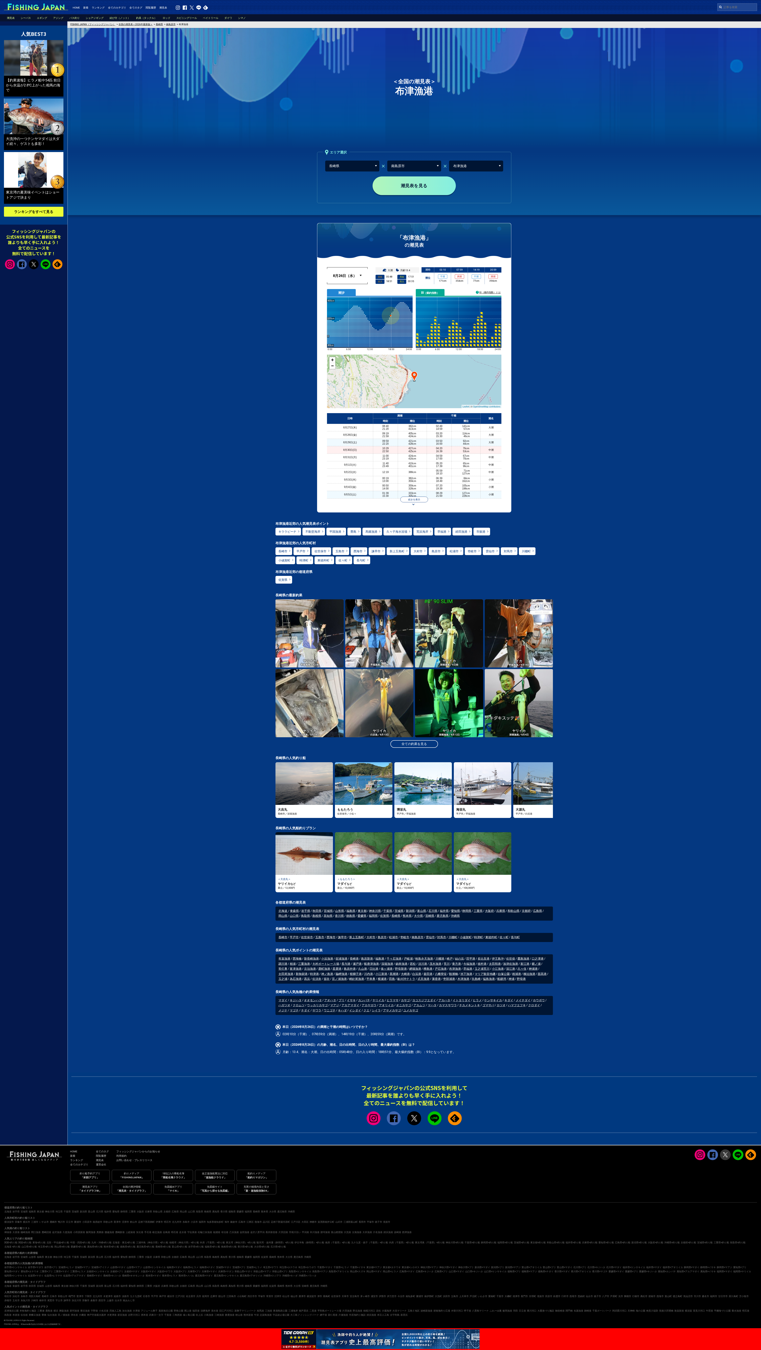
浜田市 (446, 1296)
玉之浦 (282, 979)
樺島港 (428, 969)
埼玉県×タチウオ (288, 1267)
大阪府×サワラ (165, 1271)
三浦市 (34, 1222)
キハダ (342, 1010)
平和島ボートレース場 (329, 1310)
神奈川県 (375, 911)
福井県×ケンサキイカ (634, 1267)
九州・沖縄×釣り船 (101, 1242)
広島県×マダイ (407, 1271)
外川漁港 (314, 1232)
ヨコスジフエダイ (424, 1000)
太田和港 (495, 964)
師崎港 (587, 1310)
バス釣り (74, 17)
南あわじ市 (129, 1300)
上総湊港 (130, 1232)
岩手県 (305, 911)
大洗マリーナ (399, 1310)
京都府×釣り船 (688, 1242)
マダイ (282, 1000)
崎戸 (450, 958)
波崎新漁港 (426, 1310)
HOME (76, 7)
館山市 (133, 1222)
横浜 (56, 1310)
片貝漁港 (347, 1310)
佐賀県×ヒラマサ (53, 1275)
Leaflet (466, 406)
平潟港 (305, 1232)
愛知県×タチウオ (30, 1271)
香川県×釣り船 (245, 1246)
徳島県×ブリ (514, 1271)
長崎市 (282, 551)
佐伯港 (24, 1315)
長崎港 (354, 958)
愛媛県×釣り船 (78, 1246)
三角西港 (177, 1315)
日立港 (522, 1310)
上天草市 (464, 1296)
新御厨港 (302, 974)
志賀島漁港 (266, 1315)
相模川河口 (369, 1310)
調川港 (282, 964)
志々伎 (521, 969)
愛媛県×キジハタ (648, 1271)
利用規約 (121, 1155)
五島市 (340, 551)
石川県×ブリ (579, 1267)
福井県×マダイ (654, 1267)
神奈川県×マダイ (448, 1267)
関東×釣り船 (10, 1242)
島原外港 (350, 969)
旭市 (227, 1222)
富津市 (117, 1222)
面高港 (542, 974)
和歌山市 (108, 1222)
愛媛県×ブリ (631, 1271)
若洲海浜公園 (11, 1310)
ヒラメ (477, 1000)
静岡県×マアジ (724, 1267)
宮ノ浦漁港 (339, 979)
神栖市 (313, 1222)
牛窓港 (709, 1310)
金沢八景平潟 (257, 1232)
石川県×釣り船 (278, 1246)
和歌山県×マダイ (243, 1271)
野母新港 (401, 969)
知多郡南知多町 (215, 1222)
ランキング (98, 7)
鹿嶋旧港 (46, 1232)
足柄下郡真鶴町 (146, 1222)
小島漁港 (208, 1315)
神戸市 (162, 1296)
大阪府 (489, 911)
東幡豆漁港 (35, 1315)
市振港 (480, 531)
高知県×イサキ (708, 1271)
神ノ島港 (327, 974)
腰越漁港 (109, 1232)
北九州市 (177, 1222)
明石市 (167, 1222)
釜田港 (428, 974)
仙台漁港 (52, 1315)
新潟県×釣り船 (639, 1242)
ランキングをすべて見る (33, 212)
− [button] (332, 365)
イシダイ (355, 1010)
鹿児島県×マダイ (204, 1275)
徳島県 (350, 916)
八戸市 (605, 1296)
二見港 (312, 1310)
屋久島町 (733, 1296)
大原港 (16, 1232)
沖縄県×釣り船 (672, 1242)
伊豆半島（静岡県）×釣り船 (309, 1242)
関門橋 (569, 1310)
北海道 (283, 911)
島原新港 (367, 958)
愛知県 (455, 911)
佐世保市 (320, 551)
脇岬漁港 (341, 974)
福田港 (196, 1310)
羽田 (515, 1310)
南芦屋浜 (303, 1310)
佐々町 (342, 560)
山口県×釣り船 (29, 1246)
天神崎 (631, 1310)
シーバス (26, 17)
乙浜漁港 (234, 1232)
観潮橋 (453, 974)
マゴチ (294, 1010)
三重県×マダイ (61, 1271)
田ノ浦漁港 (64, 1315)
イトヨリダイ (461, 1000)
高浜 (307, 979)
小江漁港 (498, 969)
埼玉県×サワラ (270, 1267)
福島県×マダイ (174, 1267)
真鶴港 (100, 1232)
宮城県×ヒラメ (66, 1267)
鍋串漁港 (401, 964)
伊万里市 (392, 1296)
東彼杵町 (323, 560)
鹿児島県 (442, 916)
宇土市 (59, 1300)
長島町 (326, 1296)
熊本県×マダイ (153, 1275)
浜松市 (16, 1296)
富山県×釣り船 (179, 1246)
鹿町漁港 (324, 969)
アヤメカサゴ (392, 1010)
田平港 (470, 958)
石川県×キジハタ (596, 1267)
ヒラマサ (393, 1000)
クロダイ (534, 1005)
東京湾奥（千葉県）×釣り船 (430, 1242)
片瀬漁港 (343, 1315)
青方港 (456, 964)
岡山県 (282, 916)
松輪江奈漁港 (205, 1232)
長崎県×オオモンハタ (133, 1275)
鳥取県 (305, 916)
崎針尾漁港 (356, 979)
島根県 (316, 916)
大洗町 (438, 1296)
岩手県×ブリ (50, 1267)
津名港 (74, 1315)
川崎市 (34, 1300)
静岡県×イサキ (708, 1267)
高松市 (643, 1296)
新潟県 (410, 911)
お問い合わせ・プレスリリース (134, 1160)
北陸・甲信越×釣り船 (58, 1242)
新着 (85, 7)
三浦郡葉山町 (350, 1222)
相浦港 (516, 974)
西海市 (358, 551)
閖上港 (187, 1310)
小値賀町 (284, 560)
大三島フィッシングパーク (304, 1315)
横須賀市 (9, 1222)
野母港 (521, 979)
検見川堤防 (652, 1310)
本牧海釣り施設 (28, 1310)
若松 (413, 964)
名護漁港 (578, 1310)
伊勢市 (382, 1296)
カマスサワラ (448, 1005)
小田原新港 (79, 1232)
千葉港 (167, 1315)
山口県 (294, 916)
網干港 (323, 1315)
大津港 (136, 1310)
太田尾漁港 (285, 974)
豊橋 (44, 1315)
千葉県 (387, 911)
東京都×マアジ (374, 1267)
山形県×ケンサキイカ (154, 1267)
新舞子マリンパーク (245, 1310)
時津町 (303, 560)
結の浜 (459, 958)
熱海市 (258, 1222)
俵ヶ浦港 (387, 969)
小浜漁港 (327, 958)
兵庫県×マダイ (209, 1271)
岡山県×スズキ (357, 1271)
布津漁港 (455, 969)
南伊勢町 (429, 1296)
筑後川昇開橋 (666, 1310)
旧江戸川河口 (226, 1310)
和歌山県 (513, 911)
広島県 (537, 911)
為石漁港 (296, 979)
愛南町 (491, 1296)
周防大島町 (35, 1296)
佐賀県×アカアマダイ (74, 1275)
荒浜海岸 (422, 531)
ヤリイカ (378, 1000)
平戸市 (300, 551)
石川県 (432, 911)
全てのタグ (135, 7)
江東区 (250, 1222)
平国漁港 (335, 531)
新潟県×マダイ (482, 1267)
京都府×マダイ (132, 1271)
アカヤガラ (369, 1005)
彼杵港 (482, 964)
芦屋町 (613, 1296)
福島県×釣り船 (212, 1246)
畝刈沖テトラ (406, 979)
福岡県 (373, 916)
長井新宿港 (271, 1232)
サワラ (316, 1010)
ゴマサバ (488, 1005)
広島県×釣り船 (622, 1242)
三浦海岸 (293, 1310)
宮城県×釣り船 (705, 1242)
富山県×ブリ (549, 1267)
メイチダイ (523, 1000)
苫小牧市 (744, 1296)
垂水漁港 (736, 1310)
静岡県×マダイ (691, 1267)
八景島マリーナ (480, 1310)
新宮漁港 (122, 1315)
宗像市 (18, 1222)
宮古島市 (354, 1296)
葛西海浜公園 (166, 1310)
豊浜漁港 (85, 1310)
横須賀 (688, 1310)
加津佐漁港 (510, 964)
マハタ (432, 1005)
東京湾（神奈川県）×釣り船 (241, 1242)
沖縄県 (455, 916)
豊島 (353, 531)
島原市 (436, 551)
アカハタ (444, 1000)
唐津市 (302, 1296)
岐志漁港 (157, 1232)
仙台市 (589, 1296)
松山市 (286, 1296)
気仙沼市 (688, 1296)
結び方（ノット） (120, 17)
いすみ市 (44, 1222)
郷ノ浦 (536, 964)
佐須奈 (316, 979)
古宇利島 (395, 1315)
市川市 (697, 1296)
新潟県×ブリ (497, 1267)
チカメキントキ (469, 1005)
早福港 (441, 531)
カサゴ (405, 1000)
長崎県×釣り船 (163, 1246)
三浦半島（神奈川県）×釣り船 (152, 1242)
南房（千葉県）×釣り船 (337, 1242)
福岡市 (202, 1222)
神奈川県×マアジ (429, 1267)
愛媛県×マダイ (616, 1271)
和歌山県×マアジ (262, 1271)
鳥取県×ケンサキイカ (300, 1271)
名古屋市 (190, 1296)
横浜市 (26, 1222)
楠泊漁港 (529, 974)
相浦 (293, 964)
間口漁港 (36, 1232)
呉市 (198, 1296)
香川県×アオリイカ (581, 1271)
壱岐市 (472, 551)
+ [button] (332, 359)
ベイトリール (210, 17)
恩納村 (581, 1296)
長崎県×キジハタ (112, 1275)
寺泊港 (224, 1232)
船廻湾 (501, 979)
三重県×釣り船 (721, 1242)
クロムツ (299, 1005)
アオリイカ (386, 1005)
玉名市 (16, 1300)
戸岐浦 (408, 958)
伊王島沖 (498, 958)
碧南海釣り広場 (441, 1310)
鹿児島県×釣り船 (145, 1246)
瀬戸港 (357, 964)
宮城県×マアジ (82, 1267)
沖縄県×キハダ (290, 1275)
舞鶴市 (627, 1296)
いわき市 (482, 1296)
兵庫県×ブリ (194, 1271)
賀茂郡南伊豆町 (326, 1222)
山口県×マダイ (456, 1271)
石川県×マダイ (614, 1267)
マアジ (334, 1005)
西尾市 (573, 1296)
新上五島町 (397, 551)
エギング (42, 17)
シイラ (376, 1010)
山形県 (339, 911)
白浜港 (416, 974)
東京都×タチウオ (392, 1267)
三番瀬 (40, 1310)
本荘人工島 (383, 1315)
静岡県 (466, 911)
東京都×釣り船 (538, 1242)
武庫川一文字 (156, 1315)
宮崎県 (429, 916)
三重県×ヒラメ (78, 1271)
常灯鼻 (282, 969)
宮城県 (328, 911)
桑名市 (705, 1296)
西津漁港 (407, 1232)
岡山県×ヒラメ (390, 1271)
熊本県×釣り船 (111, 1246)
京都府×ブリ (116, 1271)
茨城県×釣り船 (521, 1242)
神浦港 (533, 969)
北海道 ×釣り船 (12, 1246)
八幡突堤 (441, 974)
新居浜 (404, 1315)
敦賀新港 (679, 1310)
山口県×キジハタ (474, 1271)
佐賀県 (282, 580)
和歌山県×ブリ (280, 1271)
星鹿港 (337, 969)
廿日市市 (723, 1296)
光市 (620, 1296)
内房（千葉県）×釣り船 (401, 1242)
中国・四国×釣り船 (80, 1242)
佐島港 (166, 1232)
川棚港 (439, 958)
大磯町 (508, 1296)
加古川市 (76, 1300)
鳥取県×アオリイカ (339, 1271)
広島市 (242, 1222)
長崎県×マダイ (94, 1275)
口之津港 (538, 958)
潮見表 (163, 7)
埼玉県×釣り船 (45, 1246)
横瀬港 (382, 979)
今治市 (401, 1296)
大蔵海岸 (386, 1310)
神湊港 (7, 1232)
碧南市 (652, 1296)
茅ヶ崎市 (365, 1296)
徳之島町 (677, 1296)
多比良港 (483, 958)
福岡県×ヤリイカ (742, 1271)
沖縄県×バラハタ (307, 1275)
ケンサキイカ (493, 1000)
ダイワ (228, 17)
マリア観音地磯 (485, 974)
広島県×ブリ (441, 1271)
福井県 (444, 911)
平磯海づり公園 (722, 1310)
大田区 (305, 1222)
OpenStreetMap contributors (486, 406)
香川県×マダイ (562, 1271)
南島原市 (418, 937)
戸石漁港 (441, 969)
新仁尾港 (332, 1315)
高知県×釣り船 (95, 1246)
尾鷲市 (50, 1300)
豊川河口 (531, 1310)
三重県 (478, 911)
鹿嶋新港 (120, 1232)
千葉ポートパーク (601, 1310)
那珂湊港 (325, 1232)
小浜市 (194, 1222)
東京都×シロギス (411, 1267)
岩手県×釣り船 (196, 1246)
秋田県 (317, 911)
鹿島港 (49, 1310)
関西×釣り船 (25, 1242)
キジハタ (296, 1000)
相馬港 (260, 1310)
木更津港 (112, 1315)
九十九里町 (136, 1296)
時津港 (314, 974)
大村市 (418, 551)
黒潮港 (394, 974)
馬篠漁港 (371, 531)
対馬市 (508, 551)
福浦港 (216, 1232)
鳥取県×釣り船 (738, 1242)
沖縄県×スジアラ (272, 1275)
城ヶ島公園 (189, 1315)
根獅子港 (356, 974)
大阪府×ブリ (180, 1271)
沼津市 (125, 1222)
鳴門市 (72, 1296)
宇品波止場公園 (281, 1315)
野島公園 (178, 1310)
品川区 (266, 1222)
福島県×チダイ (207, 1267)
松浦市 (454, 551)
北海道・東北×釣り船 (124, 1242)
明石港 (174, 1232)
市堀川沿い (295, 1232)
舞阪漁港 (64, 1310)
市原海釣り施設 (357, 1315)
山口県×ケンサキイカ (495, 1271)
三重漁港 (304, 964)
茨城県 (399, 911)
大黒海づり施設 (545, 1310)
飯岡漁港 (91, 1232)
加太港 (139, 1232)
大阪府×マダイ (148, 1271)
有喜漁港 (284, 958)
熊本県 (407, 916)
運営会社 (101, 1164)
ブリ (341, 1000)
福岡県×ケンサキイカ (15, 1275)
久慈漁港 (67, 1232)
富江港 (524, 964)
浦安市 (374, 1296)
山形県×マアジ (134, 1267)
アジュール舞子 (149, 1310)
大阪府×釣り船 (655, 1242)
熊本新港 (248, 1315)
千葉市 (500, 1296)
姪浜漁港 (388, 1232)
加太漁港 (127, 1310)
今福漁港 (469, 964)
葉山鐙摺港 (337, 1232)
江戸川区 (295, 1222)
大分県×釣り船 (262, 1246)
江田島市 (231, 1296)
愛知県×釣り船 (606, 1242)
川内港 (368, 974)
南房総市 (97, 1222)
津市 (319, 1296)
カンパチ (364, 1000)
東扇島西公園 (280, 1310)
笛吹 (327, 979)
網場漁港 (415, 969)
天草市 (345, 1296)
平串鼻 (370, 979)
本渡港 (16, 1315)
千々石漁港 (394, 958)
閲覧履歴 (151, 7)
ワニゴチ (330, 1010)
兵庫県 (500, 911)
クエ (366, 1010)
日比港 (373, 969)
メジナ (282, 1010)
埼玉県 (59, 1211)
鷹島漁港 (523, 958)
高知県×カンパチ (667, 1271)
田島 (392, 979)
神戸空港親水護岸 (96, 1315)
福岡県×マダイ (724, 1271)
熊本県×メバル (186, 1275)
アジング (58, 17)
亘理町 (532, 1296)
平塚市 (370, 1222)
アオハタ (330, 1000)
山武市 (338, 1222)
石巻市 (146, 1296)
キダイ (508, 1000)
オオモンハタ (313, 1000)
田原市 (548, 1296)
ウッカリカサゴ (317, 1005)
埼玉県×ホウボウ (307, 1267)
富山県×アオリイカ (532, 1267)
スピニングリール (186, 17)
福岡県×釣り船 (505, 1242)
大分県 (418, 916)
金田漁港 (244, 1232)
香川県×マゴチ (600, 1271)
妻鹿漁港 (229, 1315)
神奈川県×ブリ (466, 1267)
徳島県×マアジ (529, 1271)
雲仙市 (490, 551)
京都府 (526, 911)
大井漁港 (367, 1232)
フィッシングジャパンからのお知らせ (138, 1151)
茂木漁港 (435, 964)
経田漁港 (461, 531)
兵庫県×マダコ (226, 1271)
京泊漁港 (310, 969)
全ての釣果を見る (414, 744)
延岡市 (205, 1296)
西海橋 (297, 958)
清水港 (214, 1310)
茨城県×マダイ (223, 1267)
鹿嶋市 (53, 1222)
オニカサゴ (403, 1005)
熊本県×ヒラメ (170, 1275)
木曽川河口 (457, 1310)
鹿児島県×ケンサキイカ (226, 1275)
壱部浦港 (449, 979)
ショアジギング (95, 17)
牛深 (256, 1315)
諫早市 (376, 551)
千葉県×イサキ (357, 1267)
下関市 (88, 1296)
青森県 (294, 911)
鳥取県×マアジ (320, 1271)
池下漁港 (466, 974)
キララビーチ (287, 531)
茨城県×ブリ (239, 1267)
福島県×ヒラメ (191, 1267)
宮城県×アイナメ (100, 1267)
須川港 (422, 964)
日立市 (69, 1222)
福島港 (379, 958)
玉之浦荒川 (482, 969)
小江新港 (381, 974)
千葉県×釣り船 (472, 1242)
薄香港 (436, 979)
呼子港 (467, 1310)
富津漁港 (296, 969)
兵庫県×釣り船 (590, 1242)
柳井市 (42, 1300)
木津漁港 (463, 979)
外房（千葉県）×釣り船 (212, 1242)
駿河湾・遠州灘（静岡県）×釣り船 (275, 1242)
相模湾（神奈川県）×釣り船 (184, 1242)
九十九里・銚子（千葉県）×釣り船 (369, 1242)
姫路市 (117, 1296)
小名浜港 (103, 1310)
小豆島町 (242, 1296)
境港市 (386, 1222)
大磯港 (82, 1315)
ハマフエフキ (517, 1005)
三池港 (268, 1310)
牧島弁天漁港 (424, 958)
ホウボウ (539, 1000)
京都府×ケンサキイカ (98, 1271)
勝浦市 (77, 1222)
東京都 (362, 911)
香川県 (339, 916)
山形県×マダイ (118, 1267)
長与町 (361, 560)
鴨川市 (61, 1222)
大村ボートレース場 (325, 964)
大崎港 (405, 974)
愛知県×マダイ (12, 1271)
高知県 (328, 916)
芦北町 (473, 1296)
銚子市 (378, 1222)
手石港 (147, 1232)
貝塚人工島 (115, 1310)
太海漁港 (356, 1232)
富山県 (421, 911)
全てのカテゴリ (117, 7)
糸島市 (186, 1222)
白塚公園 (504, 974)
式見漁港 (423, 979)
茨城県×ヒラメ (254, 1267)
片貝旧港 (283, 1232)
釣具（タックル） (146, 17)
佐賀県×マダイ (35, 1275)
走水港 (182, 1232)
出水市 (118, 1300)
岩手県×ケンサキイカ (15, 1267)
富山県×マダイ (564, 1267)
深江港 (510, 969)
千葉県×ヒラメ (341, 1267)
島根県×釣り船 (229, 1246)
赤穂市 (7, 1300)
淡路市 (125, 1296)
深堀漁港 (387, 964)
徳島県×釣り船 (128, 1246)
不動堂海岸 (312, 531)
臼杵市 (565, 1296)
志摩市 (213, 1296)
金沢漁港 (57, 1232)
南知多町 (410, 1296)
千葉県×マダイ (325, 1267)
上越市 (110, 1300)
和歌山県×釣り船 (556, 1242)
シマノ (242, 17)
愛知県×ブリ (739, 1267)
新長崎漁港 (311, 958)
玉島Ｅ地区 (414, 1310)
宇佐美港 (192, 1232)
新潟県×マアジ (513, 1267)
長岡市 (362, 1222)
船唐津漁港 (371, 964)
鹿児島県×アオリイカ (251, 1275)
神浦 (511, 979)
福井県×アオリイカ (673, 1267)
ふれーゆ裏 (496, 1310)
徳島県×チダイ (546, 1271)
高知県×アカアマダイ (688, 1271)
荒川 (447, 964)
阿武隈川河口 (619, 1310)
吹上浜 (199, 1315)
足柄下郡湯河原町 (280, 1222)
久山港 (362, 969)
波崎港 (397, 1232)
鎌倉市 (233, 1222)
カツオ (501, 1005)
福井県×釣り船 (573, 1242)
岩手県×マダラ (35, 1267)
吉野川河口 (134, 1315)
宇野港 (94, 1310)
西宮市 (102, 1300)
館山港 (239, 1315)
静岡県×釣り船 (488, 1242)
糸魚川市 (25, 1300)
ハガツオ (284, 1005)
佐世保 (510, 958)
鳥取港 (7, 1315)
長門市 (524, 1296)
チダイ (305, 1010)
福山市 (294, 1296)
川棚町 (526, 551)
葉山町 (668, 1296)
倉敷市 (94, 1300)
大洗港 (347, 1232)
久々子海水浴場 (396, 531)
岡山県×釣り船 (62, 1246)
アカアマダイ (350, 1005)
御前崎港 (560, 1310)
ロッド (166, 17)
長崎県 (395, 916)
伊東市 (159, 1222)
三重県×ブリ (46, 1271)
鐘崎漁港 (25, 1232)
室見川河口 (699, 1310)
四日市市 (252, 1296)
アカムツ (419, 1005)
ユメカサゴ (410, 1010)
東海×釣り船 (39, 1242)
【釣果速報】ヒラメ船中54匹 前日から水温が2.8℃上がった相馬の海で (33, 85)
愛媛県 (362, 916)
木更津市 (108, 1296)
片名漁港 (377, 1232)
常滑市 (269, 1296)
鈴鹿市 (556, 1296)
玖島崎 (476, 979)
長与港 (345, 964)
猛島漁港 (489, 979)
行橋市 (635, 1296)
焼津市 (516, 1296)
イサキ (351, 1000)
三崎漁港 (219, 1315)
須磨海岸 (205, 1310)
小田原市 (87, 1222)
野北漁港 (357, 1310)
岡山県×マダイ (374, 1271)
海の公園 (640, 1310)
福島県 (350, 911)
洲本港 (144, 1315)
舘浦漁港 (341, 958)
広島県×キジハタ (425, 1271)
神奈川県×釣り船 (455, 1242)
